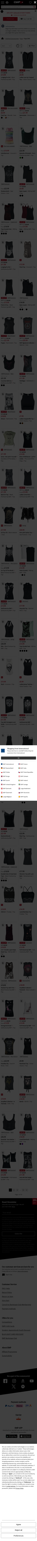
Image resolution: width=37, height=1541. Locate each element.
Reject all (18, 1530)
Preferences (18, 1536)
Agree (18, 1525)
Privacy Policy (19, 1488)
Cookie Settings (10, 1486)
